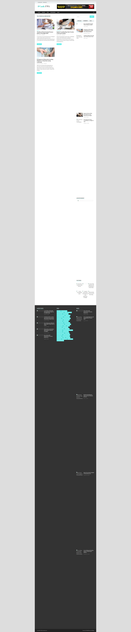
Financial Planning (68, 324)
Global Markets (59, 327)
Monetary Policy (59, 331)
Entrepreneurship (59, 321)
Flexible (68, 325)
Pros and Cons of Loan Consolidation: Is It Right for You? (89, 120)
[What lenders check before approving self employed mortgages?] (40, 329)
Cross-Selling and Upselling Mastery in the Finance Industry (88, 551)
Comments (85, 20)
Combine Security (66, 316)
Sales (58, 12)
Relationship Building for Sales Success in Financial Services (88, 395)
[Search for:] (85, 17)
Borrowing (69, 312)
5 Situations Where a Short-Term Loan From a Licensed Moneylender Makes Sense (49, 317)
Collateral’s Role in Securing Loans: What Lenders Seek (89, 36)
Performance (67, 333)
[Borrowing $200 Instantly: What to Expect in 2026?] (80, 23)
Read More (39, 43)
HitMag (93, 630)
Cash (48, 12)
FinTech (65, 325)
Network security (65, 331)
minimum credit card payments (67, 330)
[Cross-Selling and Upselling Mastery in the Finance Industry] (79, 550)
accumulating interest (60, 312)
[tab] (79, 21)
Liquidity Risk (67, 328)
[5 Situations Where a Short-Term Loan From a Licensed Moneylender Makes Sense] (40, 316)
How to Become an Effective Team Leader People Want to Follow (49, 324)
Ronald (43, 34)
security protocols (59, 337)
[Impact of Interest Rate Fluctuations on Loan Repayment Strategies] (80, 113)
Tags (91, 20)
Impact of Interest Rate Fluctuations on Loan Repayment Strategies (88, 114)
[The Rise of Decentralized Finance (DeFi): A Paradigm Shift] (46, 24)
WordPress (88, 630)
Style (64, 337)
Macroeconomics (59, 330)
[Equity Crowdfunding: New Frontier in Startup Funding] (65, 24)
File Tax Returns (65, 321)
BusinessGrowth (65, 313)
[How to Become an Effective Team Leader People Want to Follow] (40, 323)
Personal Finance (59, 334)
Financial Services (60, 325)
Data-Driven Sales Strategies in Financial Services (89, 473)
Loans (39, 12)
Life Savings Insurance (60, 328)
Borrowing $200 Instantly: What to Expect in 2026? (88, 24)
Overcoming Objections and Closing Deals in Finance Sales (89, 317)
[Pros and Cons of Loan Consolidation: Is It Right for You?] (80, 119)
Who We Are (45, 2)
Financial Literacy (67, 322)
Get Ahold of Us (40, 2)
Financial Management (60, 324)
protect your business (66, 334)
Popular (79, 20)
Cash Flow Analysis (60, 316)
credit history (59, 318)
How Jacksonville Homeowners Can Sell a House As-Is (48, 336)
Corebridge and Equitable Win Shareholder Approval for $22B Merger (49, 311)
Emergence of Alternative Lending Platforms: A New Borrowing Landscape (45, 61)
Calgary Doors (68, 315)
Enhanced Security (66, 319)
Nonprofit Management (60, 333)
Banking (66, 312)
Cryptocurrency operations (66, 318)
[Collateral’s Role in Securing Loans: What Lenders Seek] (80, 35)
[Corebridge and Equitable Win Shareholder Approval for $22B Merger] (40, 310)
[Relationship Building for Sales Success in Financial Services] (79, 394)
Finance (43, 12)
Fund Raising (52, 12)
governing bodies (65, 327)
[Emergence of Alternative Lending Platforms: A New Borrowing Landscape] (46, 52)
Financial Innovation (60, 322)
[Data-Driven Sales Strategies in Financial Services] (79, 472)
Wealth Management (60, 340)
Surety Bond (68, 337)
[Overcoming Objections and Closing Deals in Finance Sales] (79, 316)
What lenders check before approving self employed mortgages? (49, 330)
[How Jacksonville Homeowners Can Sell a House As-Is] (40, 335)
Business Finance (59, 313)
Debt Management (60, 319)
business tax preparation (60, 315)
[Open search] (93, 12)
